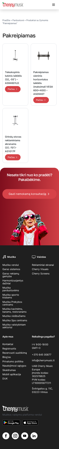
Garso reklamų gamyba (10, 275)
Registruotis (9, 348)
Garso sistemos (11, 269)
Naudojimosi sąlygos (14, 365)
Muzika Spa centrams (14, 320)
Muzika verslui (10, 264)
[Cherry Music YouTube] (24, 435)
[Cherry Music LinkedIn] (34, 435)
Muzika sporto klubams (10, 296)
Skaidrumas (9, 370)
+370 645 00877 (41, 354)
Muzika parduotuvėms (10, 289)
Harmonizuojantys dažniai (12, 282)
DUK (5, 378)
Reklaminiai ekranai (43, 264)
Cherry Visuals (40, 269)
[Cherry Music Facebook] (5, 435)
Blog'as (6, 357)
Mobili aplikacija (11, 374)
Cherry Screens (40, 273)
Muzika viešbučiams (13, 315)
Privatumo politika (12, 361)
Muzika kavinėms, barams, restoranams (14, 310)
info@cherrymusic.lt (43, 360)
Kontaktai (7, 344)
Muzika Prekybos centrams (12, 303)
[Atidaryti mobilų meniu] (54, 5)
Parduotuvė (18, 20)
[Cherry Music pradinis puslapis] (12, 4)
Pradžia (6, 20)
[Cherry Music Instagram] (15, 435)
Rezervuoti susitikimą (14, 352)
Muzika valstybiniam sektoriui (14, 326)
